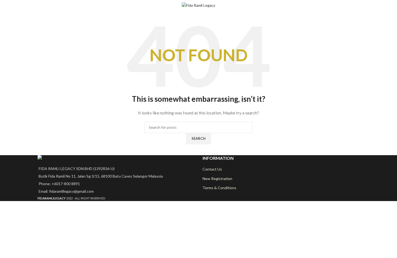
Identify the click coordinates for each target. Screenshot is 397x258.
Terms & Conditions (219, 187)
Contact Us (212, 169)
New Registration (217, 178)
